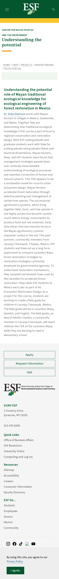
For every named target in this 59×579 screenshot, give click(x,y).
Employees (10, 511)
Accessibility (11, 475)
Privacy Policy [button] (15, 561)
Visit (29, 372)
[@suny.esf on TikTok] (21, 543)
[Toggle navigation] (7, 9)
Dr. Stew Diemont (14, 114)
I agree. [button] (15, 570)
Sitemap (9, 470)
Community (11, 528)
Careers (8, 481)
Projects (26, 65)
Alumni (8, 522)
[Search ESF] (53, 9)
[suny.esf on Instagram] (8, 543)
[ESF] (31, 9)
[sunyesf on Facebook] (14, 543)
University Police (14, 451)
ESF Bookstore (13, 446)
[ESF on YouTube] (33, 543)
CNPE (15, 65)
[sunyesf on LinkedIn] (27, 543)
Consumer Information (18, 487)
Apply (29, 355)
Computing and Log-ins (18, 457)
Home (6, 65)
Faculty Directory (14, 492)
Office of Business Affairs (19, 440)
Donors (8, 517)
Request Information (29, 363)
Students (9, 505)
